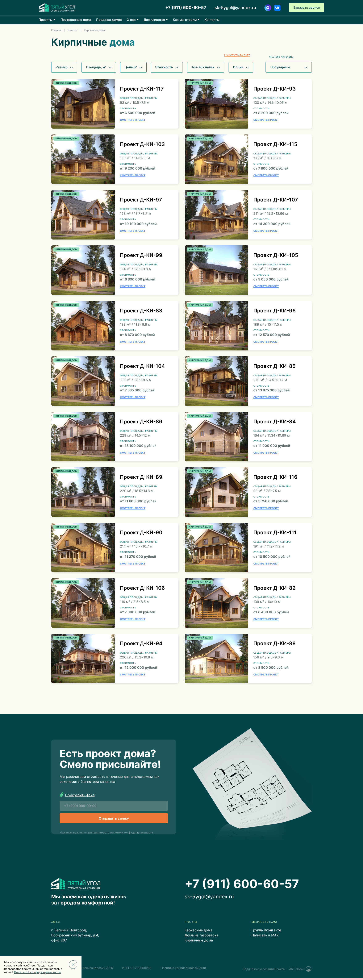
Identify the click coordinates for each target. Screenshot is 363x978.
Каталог (73, 30)
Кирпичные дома (199, 940)
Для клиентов (154, 20)
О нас (131, 20)
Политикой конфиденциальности (37, 972)
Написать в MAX (265, 935)
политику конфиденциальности (131, 832)
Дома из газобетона (201, 935)
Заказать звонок (306, 7)
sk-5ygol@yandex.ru (235, 7)
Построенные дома (75, 20)
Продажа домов (109, 20)
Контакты (212, 20)
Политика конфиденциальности (183, 968)
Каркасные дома (198, 930)
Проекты (46, 20)
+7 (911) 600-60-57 (185, 7)
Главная (56, 30)
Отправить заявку (114, 818)
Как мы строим (185, 20)
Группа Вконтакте (266, 930)
